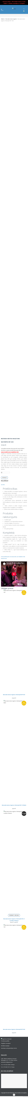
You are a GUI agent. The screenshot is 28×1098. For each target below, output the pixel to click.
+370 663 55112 (7, 1067)
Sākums (3, 19)
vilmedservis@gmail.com (7, 1062)
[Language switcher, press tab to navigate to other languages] (25, 11)
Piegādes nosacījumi (6, 1043)
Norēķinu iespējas (5, 1045)
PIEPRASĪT (4, 477)
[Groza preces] (25, 9)
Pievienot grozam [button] (14, 915)
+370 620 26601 (7, 1064)
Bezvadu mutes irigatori (11, 19)
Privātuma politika (5, 1041)
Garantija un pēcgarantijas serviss (9, 1048)
